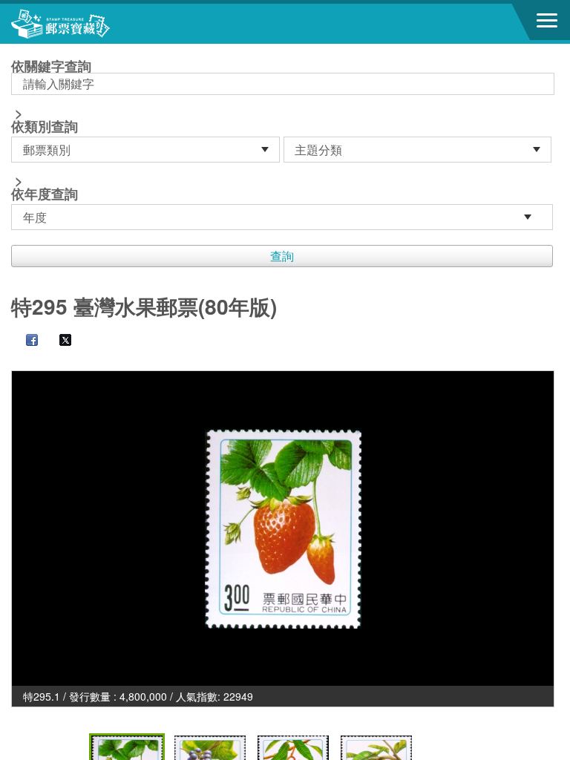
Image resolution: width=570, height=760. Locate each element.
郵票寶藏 (92, 24)
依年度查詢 (44, 193)
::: (15, 50)
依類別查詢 (44, 126)
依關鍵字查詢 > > (51, 131)
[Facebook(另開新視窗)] (24, 341)
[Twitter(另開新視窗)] (58, 341)
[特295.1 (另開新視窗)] (283, 528)
